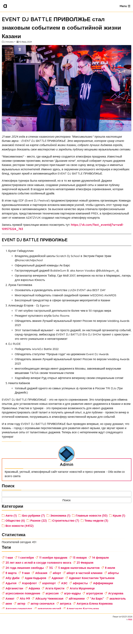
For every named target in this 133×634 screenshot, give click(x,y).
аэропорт (49, 583)
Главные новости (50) (92, 515)
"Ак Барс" (97, 598)
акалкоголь (117, 598)
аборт (57, 573)
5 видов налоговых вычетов (79, 567)
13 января (80, 557)
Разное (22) (38, 520)
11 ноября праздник (53, 557)
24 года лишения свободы (25, 567)
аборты (113, 573)
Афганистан (14, 588)
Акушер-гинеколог (19, 608)
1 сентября (26, 557)
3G (51, 567)
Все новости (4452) (20, 525)
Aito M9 (25, 598)
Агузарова (115, 593)
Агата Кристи (54, 588)
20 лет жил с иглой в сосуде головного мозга (38, 562)
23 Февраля (85, 562)
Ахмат (10, 598)
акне (9, 603)
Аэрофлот (29, 583)
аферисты (80, 583)
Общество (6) (15, 520)
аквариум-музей (49, 608)
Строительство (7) (65, 520)
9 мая (26, 573)
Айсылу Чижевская (49, 598)
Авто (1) (11, 515)
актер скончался (42, 603)
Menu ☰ (125, 6)
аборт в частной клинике (84, 573)
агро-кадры (72, 593)
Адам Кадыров (35, 578)
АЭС (64, 583)
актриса (65, 603)
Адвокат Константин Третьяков (92, 578)
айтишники (77, 598)
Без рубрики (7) (33, 515)
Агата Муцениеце (82, 588)
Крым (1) (119, 515)
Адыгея (11, 583)
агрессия (52, 593)
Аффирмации (103, 583)
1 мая (9, 557)
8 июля (110, 567)
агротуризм (94, 593)
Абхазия (41, 573)
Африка (34, 588)
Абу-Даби (12, 578)
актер (21, 603)
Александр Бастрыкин (82, 608)
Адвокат (58, 578)
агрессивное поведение (23, 593)
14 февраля (100, 557)
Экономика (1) (60, 515)
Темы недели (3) (96, 520)
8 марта (11, 573)
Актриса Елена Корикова (95, 603)
